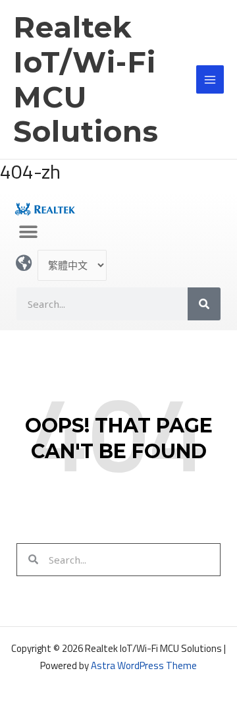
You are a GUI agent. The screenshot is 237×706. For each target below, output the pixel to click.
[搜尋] (204, 303)
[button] (28, 232)
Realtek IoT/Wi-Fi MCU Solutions (86, 79)
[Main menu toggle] (210, 79)
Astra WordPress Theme (144, 665)
